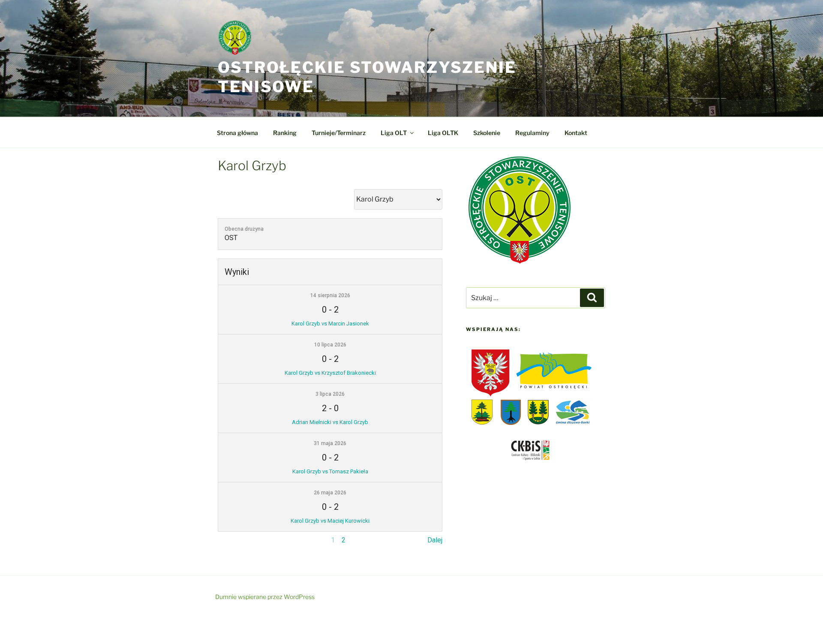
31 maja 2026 (330, 443)
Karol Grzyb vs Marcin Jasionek (330, 323)
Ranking (285, 132)
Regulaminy (532, 132)
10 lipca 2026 (330, 345)
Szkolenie (486, 132)
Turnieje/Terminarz (339, 132)
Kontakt (576, 132)
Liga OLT (394, 132)
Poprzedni (233, 540)
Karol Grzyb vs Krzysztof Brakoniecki (330, 373)
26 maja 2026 (330, 493)
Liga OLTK (443, 132)
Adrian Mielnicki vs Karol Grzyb (330, 422)
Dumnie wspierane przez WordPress (265, 596)
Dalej (434, 540)
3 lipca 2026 (330, 394)
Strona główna (237, 132)
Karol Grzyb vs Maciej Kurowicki (330, 521)
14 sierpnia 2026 (330, 295)
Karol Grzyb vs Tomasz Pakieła (330, 471)
